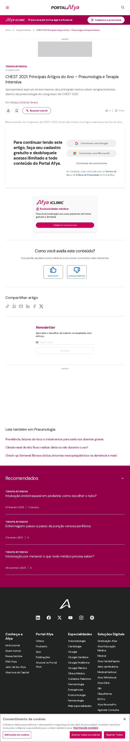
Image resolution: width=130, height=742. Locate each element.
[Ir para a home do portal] (65, 7)
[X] (41, 306)
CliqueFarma (105, 693)
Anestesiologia (76, 641)
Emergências (75, 689)
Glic (100, 688)
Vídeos (40, 641)
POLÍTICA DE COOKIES (85, 728)
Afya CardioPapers (109, 661)
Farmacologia (76, 700)
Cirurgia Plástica (77, 668)
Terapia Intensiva (23, 30)
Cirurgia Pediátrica (78, 662)
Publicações (43, 657)
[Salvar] (17, 110)
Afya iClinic (104, 683)
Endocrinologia (76, 695)
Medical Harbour (107, 672)
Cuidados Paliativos (79, 679)
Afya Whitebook (107, 677)
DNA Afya (11, 661)
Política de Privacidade (87, 174)
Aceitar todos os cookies (86, 734)
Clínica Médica (76, 673)
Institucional (12, 645)
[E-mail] (21, 306)
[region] (65, 728)
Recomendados (21, 478)
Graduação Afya (107, 641)
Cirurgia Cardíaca (78, 657)
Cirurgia (72, 652)
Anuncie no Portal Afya (46, 664)
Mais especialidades (79, 706)
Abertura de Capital (17, 672)
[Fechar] (124, 719)
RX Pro (101, 699)
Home (8, 30)
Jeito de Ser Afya (15, 667)
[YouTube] (70, 617)
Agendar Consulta (108, 710)
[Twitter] (60, 617)
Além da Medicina (108, 666)
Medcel (102, 656)
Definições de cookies (17, 734)
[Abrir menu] (7, 8)
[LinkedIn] (28, 306)
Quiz (38, 652)
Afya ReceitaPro (107, 704)
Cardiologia (74, 646)
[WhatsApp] (14, 306)
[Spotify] (92, 617)
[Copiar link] (7, 306)
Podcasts (41, 646)
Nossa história (13, 656)
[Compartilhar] (8, 110)
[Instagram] (81, 617)
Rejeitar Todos (114, 734)
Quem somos (13, 651)
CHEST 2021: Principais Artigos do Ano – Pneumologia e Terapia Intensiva (67, 30)
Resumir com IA (38, 110)
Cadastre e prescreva (108, 19)
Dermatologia (76, 684)
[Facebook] (34, 306)
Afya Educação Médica (107, 648)
